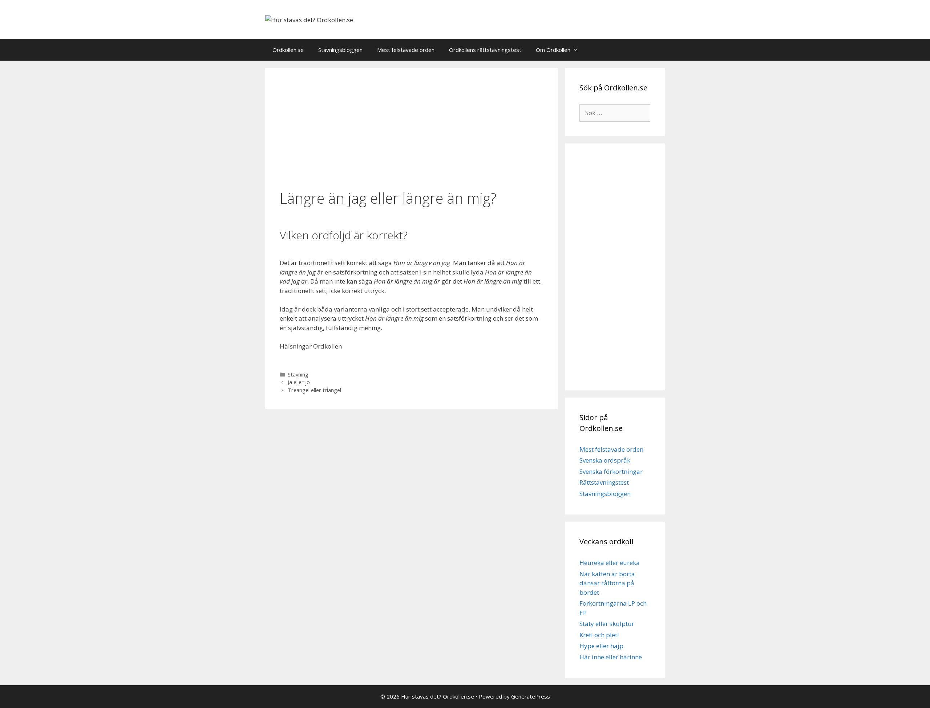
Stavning (298, 374)
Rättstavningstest (604, 482)
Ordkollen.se (288, 49)
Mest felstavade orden (405, 49)
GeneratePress (530, 696)
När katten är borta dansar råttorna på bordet (607, 583)
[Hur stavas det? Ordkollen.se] (309, 19)
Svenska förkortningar (611, 471)
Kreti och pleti (599, 635)
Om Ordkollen (553, 49)
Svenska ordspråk (604, 460)
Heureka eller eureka (609, 562)
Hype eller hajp (601, 646)
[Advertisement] (411, 129)
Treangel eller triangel (314, 390)
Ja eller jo (299, 382)
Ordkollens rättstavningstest (485, 49)
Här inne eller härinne (610, 657)
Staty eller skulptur (606, 623)
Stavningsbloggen (340, 49)
